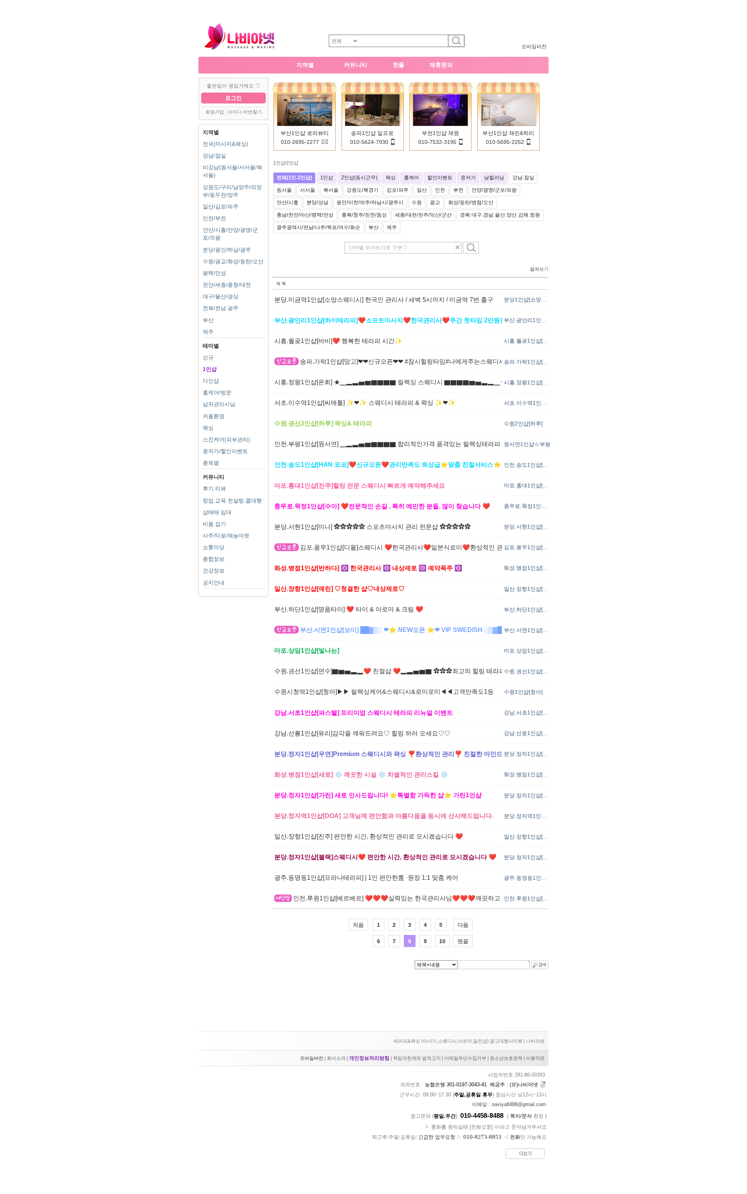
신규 (208, 357)
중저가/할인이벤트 (225, 451)
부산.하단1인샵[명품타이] (535, 609)
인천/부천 (214, 218)
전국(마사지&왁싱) (225, 144)
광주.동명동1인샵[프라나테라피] (543, 878)
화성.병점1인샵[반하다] (532, 568)
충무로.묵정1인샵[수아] (532, 506)
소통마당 (213, 547)
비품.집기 (214, 524)
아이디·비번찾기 (245, 112)
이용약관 (535, 1058)
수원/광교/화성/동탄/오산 (233, 261)
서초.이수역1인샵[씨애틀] (535, 403)
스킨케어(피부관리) (226, 439)
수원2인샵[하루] (523, 423)
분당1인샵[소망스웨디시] (534, 299)
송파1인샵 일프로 (372, 133)
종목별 (211, 463)
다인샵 (211, 381)
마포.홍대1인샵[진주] (529, 485)
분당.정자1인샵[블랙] (529, 857)
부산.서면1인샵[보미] (529, 630)
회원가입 (214, 112)
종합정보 (213, 559)
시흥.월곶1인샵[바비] (529, 341)
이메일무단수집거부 (465, 1058)
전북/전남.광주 (220, 308)
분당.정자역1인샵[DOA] (532, 816)
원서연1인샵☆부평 (527, 444)
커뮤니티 (355, 64)
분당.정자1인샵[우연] (529, 754)
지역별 (305, 64)
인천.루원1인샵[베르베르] (535, 898)
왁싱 (208, 428)
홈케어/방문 (217, 392)
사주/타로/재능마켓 (226, 535)
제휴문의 (441, 64)
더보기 (525, 1153)
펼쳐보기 (539, 269)
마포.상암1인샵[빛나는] (532, 651)
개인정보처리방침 (369, 1058)
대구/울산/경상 (220, 296)
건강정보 (213, 570)
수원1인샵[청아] (523, 692)
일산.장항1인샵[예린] (529, 589)
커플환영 (213, 416)
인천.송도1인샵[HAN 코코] (536, 465)
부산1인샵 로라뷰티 (305, 133)
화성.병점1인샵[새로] (529, 774)
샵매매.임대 (217, 512)
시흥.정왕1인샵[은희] (529, 382)
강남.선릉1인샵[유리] (529, 733)
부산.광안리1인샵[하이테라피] (540, 320)
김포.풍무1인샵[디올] (529, 547)
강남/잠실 (214, 155)
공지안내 (213, 582)
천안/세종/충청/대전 (227, 285)
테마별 (211, 346)
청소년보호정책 (506, 1058)
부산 (208, 320)
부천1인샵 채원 (440, 133)
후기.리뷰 (214, 488)
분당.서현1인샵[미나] (529, 526)
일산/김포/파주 (220, 206)
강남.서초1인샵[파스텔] (532, 712)
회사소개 (336, 1058)
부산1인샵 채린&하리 (508, 133)
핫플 (398, 64)
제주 (208, 332)
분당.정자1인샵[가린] (529, 795)
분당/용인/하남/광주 (227, 250)
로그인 (233, 98)
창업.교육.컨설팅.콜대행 (232, 500)
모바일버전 (534, 46)
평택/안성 (214, 273)
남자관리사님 (219, 404)
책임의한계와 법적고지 (417, 1058)
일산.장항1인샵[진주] (529, 836)
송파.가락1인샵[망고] (529, 362)
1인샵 (210, 369)
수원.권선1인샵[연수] (529, 671)
